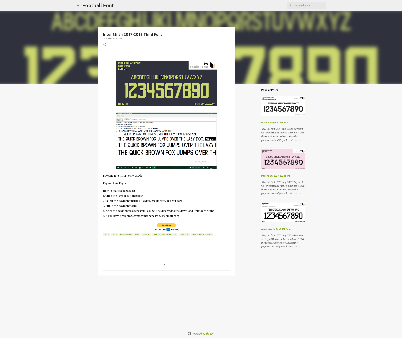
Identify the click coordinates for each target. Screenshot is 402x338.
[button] (105, 45)
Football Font (98, 5)
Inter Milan (126, 235)
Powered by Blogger (203, 333)
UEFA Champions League (164, 235)
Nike (137, 235)
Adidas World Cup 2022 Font (276, 229)
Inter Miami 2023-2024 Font (275, 176)
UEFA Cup (184, 235)
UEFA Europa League (202, 235)
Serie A (146, 235)
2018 (114, 235)
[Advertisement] (166, 302)
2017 (106, 235)
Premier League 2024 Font (275, 122)
